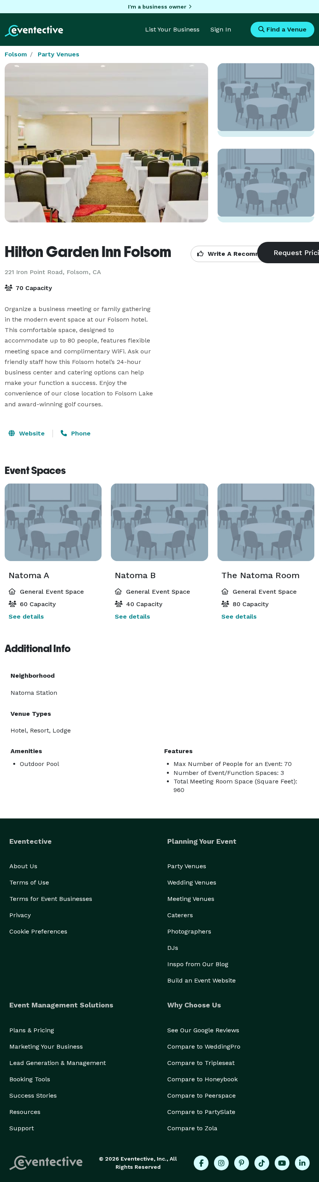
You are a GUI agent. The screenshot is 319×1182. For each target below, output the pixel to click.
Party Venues (58, 54)
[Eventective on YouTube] (282, 1163)
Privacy (20, 915)
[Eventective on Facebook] (201, 1163)
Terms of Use (29, 882)
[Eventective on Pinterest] (241, 1163)
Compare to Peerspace (201, 1095)
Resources (24, 1112)
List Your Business (172, 29)
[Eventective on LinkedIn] (302, 1163)
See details (26, 616)
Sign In (220, 29)
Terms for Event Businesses (50, 898)
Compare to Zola (192, 1128)
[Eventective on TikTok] (261, 1163)
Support (21, 1128)
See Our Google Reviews (203, 1030)
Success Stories (33, 1095)
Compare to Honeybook (202, 1079)
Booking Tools (29, 1079)
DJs (172, 947)
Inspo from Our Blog (197, 964)
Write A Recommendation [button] (247, 253)
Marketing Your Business (46, 1046)
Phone (80, 433)
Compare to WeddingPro (203, 1046)
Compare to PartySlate (201, 1112)
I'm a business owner (157, 6)
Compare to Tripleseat (201, 1063)
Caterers (180, 915)
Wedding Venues (191, 882)
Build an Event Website (201, 980)
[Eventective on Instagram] (221, 1163)
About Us (23, 866)
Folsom (16, 54)
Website (31, 433)
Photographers (189, 931)
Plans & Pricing (31, 1030)
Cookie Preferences (38, 931)
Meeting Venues (190, 898)
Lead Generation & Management (57, 1063)
